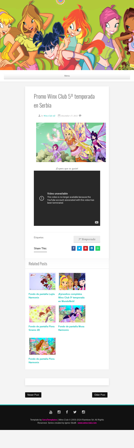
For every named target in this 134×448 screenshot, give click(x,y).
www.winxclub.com (87, 423)
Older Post (99, 395)
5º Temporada (87, 239)
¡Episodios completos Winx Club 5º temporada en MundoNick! (71, 298)
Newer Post (33, 395)
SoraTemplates (49, 420)
